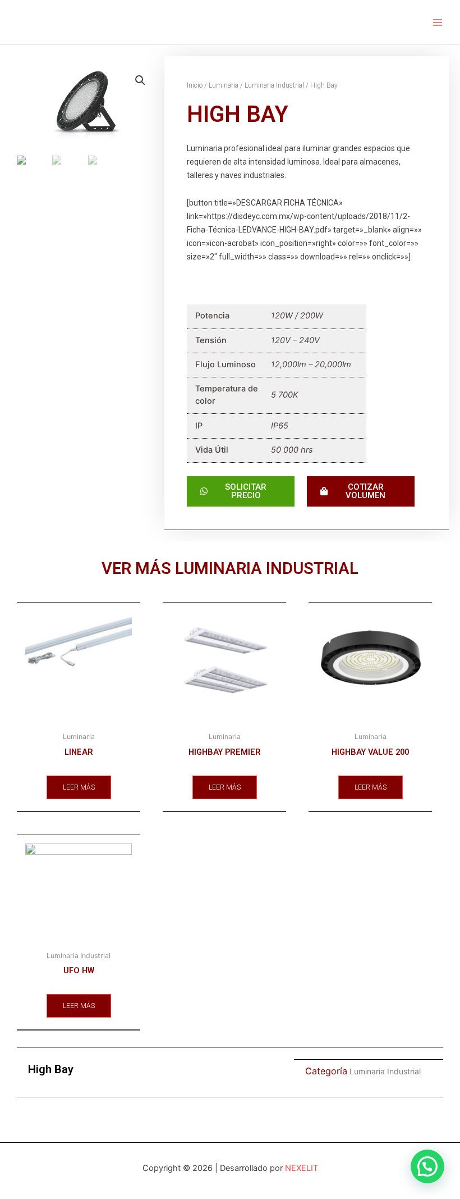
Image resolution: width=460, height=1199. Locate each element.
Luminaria (223, 85)
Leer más (79, 787)
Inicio (195, 85)
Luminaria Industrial (274, 85)
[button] (427, 1166)
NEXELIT (301, 1168)
